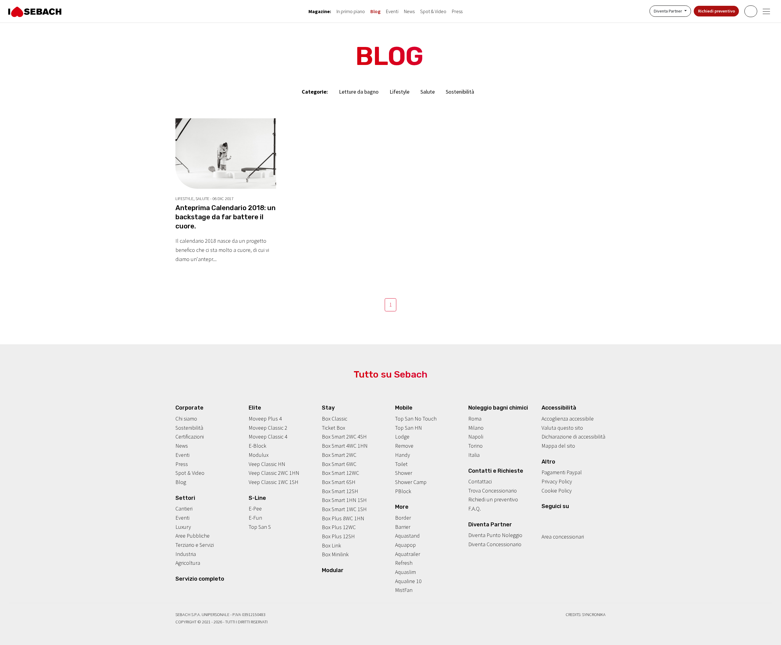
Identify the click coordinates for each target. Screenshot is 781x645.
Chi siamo (186, 418)
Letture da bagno (359, 91)
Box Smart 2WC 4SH (344, 436)
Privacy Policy (557, 481)
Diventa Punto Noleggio (495, 535)
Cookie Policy (557, 490)
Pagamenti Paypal (562, 472)
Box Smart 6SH (338, 482)
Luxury (183, 526)
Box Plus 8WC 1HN (343, 518)
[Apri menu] (766, 11)
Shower (403, 472)
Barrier (402, 526)
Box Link (331, 545)
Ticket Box (333, 427)
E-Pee (255, 508)
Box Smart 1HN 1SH (344, 499)
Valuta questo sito (562, 427)
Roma (474, 418)
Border (403, 517)
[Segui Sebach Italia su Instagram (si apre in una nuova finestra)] (553, 518)
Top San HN (408, 427)
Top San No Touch (416, 418)
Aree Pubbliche (192, 535)
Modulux (258, 454)
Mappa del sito (558, 445)
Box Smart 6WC (339, 464)
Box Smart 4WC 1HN (345, 445)
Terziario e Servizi (194, 544)
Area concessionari (563, 536)
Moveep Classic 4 (268, 436)
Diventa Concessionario (494, 544)
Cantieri (184, 508)
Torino (475, 445)
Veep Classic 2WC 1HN (274, 472)
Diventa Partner (668, 11)
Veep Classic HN (267, 464)
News (409, 11)
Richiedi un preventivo (493, 499)
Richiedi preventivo (716, 11)
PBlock (403, 491)
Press (457, 11)
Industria (185, 553)
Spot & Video (433, 11)
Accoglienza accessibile (568, 418)
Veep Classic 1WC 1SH (273, 482)
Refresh (403, 562)
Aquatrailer (407, 553)
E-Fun (255, 517)
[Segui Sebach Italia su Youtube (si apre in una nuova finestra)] (563, 518)
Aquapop (405, 544)
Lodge (402, 436)
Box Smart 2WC (339, 454)
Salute (427, 91)
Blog (375, 11)
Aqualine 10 (408, 581)
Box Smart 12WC (340, 472)
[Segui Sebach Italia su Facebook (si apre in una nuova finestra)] (544, 518)
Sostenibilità (460, 91)
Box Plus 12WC (339, 527)
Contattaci (480, 481)
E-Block (257, 445)
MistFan (403, 589)
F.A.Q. (474, 508)
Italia (474, 454)
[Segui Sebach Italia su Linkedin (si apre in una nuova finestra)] (572, 518)
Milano (476, 427)
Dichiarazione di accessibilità (573, 436)
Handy (402, 454)
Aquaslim (405, 571)
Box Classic (334, 418)
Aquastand (407, 535)
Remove (404, 445)
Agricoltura (187, 562)
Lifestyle (399, 91)
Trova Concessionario (492, 490)
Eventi (392, 11)
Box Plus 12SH (338, 536)
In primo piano (351, 11)
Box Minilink (335, 554)
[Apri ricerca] (750, 11)
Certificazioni (189, 436)
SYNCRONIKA (594, 614)
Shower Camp (410, 482)
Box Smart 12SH (340, 491)
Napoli (475, 436)
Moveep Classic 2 (268, 427)
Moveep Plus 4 (265, 418)
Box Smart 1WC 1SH (344, 509)
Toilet (401, 464)
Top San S (260, 526)
